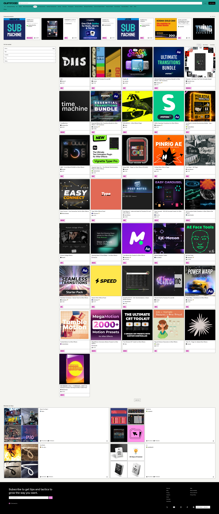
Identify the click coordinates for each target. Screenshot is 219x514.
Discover (168, 488)
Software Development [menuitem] (51, 6)
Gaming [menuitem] (59, 6)
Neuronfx (95, 257)
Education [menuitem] (64, 6)
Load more (137, 400)
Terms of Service (193, 492)
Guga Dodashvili (107, 25)
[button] (107, 441)
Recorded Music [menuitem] (125, 6)
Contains (6, 54)
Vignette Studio (96, 170)
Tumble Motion (65, 344)
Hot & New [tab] (212, 44)
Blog (167, 490)
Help (191, 488)
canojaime (182, 26)
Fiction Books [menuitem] (117, 6)
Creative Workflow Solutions (32, 26)
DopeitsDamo (69, 23)
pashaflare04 (150, 447)
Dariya (43, 411)
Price (6, 57)
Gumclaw (168, 499)
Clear (54, 48)
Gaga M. (63, 257)
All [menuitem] (4, 6)
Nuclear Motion (190, 126)
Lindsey (157, 344)
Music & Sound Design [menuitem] (28, 6)
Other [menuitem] (135, 6)
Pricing (167, 492)
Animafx (95, 81)
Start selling (211, 3)
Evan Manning (190, 169)
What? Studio (159, 169)
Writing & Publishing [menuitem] (88, 6)
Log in (205, 3)
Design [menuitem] (20, 6)
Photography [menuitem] (70, 6)
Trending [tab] (199, 44)
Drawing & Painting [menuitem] (11, 6)
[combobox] (111, 3)
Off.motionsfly (128, 301)
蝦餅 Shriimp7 (65, 389)
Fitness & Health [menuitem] (109, 6)
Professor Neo (65, 125)
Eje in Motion (159, 257)
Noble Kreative (190, 215)
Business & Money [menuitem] (79, 6)
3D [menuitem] (16, 6)
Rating (6, 61)
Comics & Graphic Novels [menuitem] (99, 6)
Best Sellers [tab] (205, 44)
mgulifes (126, 81)
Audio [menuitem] (131, 6)
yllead (126, 125)
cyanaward (150, 411)
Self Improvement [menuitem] (41, 6)
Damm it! (64, 81)
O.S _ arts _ (44, 447)
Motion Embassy (65, 213)
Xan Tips (158, 215)
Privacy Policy (193, 494)
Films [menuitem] (35, 6)
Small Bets (168, 501)
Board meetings (193, 490)
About (167, 497)
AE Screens (98, 213)
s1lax (126, 344)
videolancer (161, 82)
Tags (6, 51)
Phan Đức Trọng (190, 81)
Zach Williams (127, 215)
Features (168, 494)
